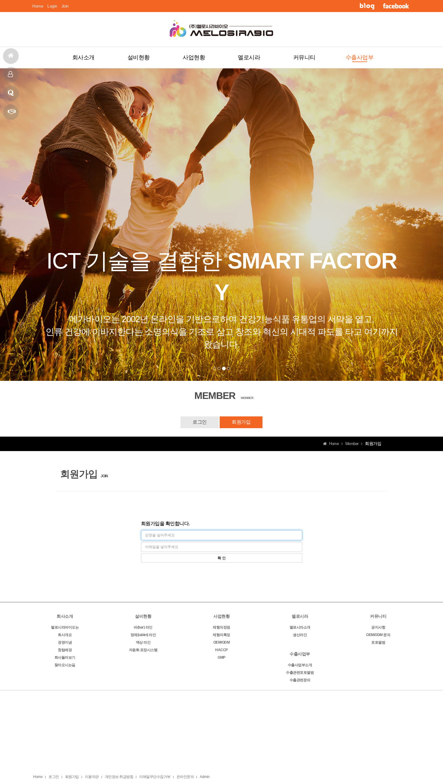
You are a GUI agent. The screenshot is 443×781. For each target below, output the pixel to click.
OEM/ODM (221, 642)
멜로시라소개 (300, 627)
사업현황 (194, 57)
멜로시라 (249, 57)
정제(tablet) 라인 (143, 635)
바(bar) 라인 (143, 627)
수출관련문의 (300, 680)
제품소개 (11, 75)
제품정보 (11, 112)
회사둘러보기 (65, 657)
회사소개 (83, 57)
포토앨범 (378, 642)
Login (52, 6)
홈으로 (11, 56)
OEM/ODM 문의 (378, 635)
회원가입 (241, 422)
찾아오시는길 (65, 665)
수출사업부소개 (300, 665)
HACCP (221, 650)
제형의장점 (221, 627)
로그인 (200, 422)
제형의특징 (221, 635)
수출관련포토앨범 (300, 672)
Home (37, 6)
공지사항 (378, 627)
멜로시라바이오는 (65, 627)
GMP (221, 657)
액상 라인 (143, 642)
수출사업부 (360, 57)
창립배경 (65, 650)
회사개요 (65, 635)
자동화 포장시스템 (143, 650)
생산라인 (300, 635)
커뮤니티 (304, 57)
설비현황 (138, 57)
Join (65, 6)
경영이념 (65, 642)
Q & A (11, 93)
